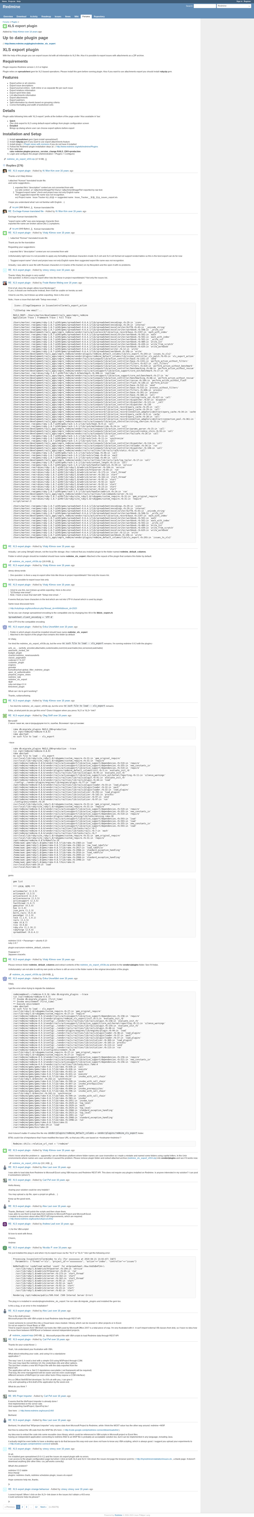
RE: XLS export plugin (19, 170)
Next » (43, 1507)
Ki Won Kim (49, 170)
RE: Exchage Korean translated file (26, 211)
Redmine (118, 1515)
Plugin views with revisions (36, 144)
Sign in (239, 1)
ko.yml (15, 207)
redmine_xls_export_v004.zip (142, 1158)
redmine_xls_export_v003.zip (21, 159)
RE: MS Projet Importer (20, 1396)
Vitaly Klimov (18, 32)
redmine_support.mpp (22, 1335)
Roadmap (46, 16)
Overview (8, 16)
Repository (99, 16)
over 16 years (31, 32)
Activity (34, 16)
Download (21, 16)
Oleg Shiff (48, 715)
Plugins (14, 22)
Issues (58, 16)
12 (36, 1507)
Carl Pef (47, 1180)
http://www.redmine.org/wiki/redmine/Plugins (77, 146)
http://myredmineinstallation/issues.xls (154, 1459)
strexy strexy (49, 270)
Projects (11, 1)
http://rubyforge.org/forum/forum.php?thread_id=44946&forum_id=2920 (43, 608)
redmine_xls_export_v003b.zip (26, 561)
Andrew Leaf (49, 1223)
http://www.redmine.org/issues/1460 (37, 1411)
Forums (86, 16)
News (68, 16)
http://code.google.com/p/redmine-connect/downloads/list (91, 1430)
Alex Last (47, 1167)
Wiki (76, 16)
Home (4, 1)
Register (247, 1)
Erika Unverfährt (51, 626)
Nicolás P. (48, 1247)
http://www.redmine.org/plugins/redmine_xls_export (30, 43)
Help (19, 1)
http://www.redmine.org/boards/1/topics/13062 (31, 1219)
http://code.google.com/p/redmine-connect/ (30, 1444)
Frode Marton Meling (53, 282)
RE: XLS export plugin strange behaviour (28, 1489)
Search (189, 6)
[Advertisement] (218, 72)
